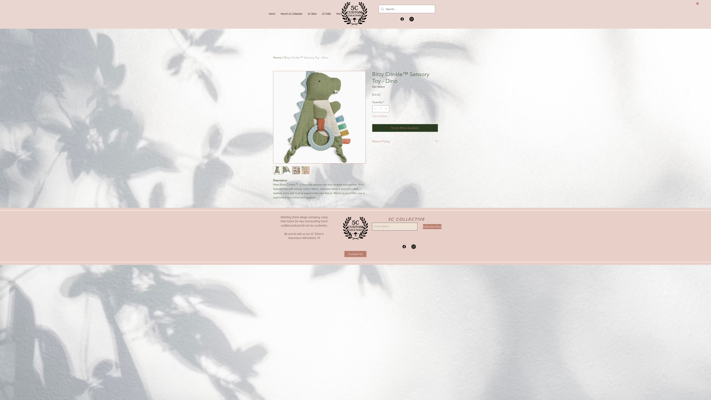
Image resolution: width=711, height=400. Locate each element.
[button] (697, 3)
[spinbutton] (380, 109)
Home (277, 57)
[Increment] (386, 109)
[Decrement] (375, 109)
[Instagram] (411, 19)
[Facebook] (402, 19)
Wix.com (434, 258)
